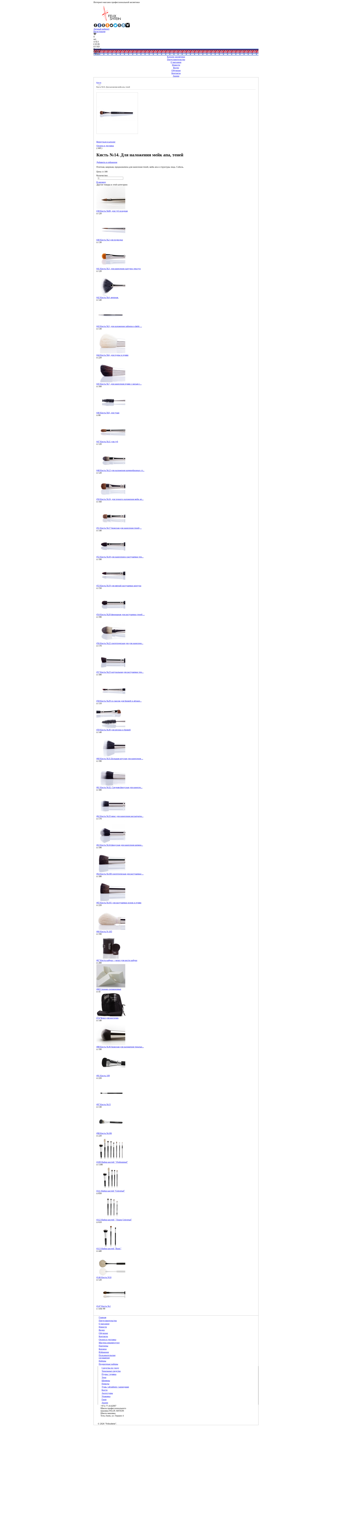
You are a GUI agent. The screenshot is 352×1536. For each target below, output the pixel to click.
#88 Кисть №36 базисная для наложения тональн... (120, 1047)
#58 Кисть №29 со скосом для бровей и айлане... (119, 701)
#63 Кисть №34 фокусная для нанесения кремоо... (119, 845)
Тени (104, 1377)
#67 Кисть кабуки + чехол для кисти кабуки (116, 960)
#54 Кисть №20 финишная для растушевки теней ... (120, 614)
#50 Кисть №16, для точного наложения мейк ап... (120, 499)
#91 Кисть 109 (103, 1075)
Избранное (104, 1352)
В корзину (101, 182)
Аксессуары (107, 1393)
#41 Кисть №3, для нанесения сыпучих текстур (118, 268)
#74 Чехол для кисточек (107, 1018)
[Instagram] (127, 26)
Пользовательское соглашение (107, 1356)
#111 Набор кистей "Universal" (110, 1191)
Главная (102, 1317)
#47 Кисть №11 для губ (107, 441)
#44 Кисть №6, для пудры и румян (112, 355)
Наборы (102, 1361)
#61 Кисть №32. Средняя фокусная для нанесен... (119, 787)
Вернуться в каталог (106, 142)
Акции (176, 76)
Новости (176, 65)
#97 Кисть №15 (103, 1104)
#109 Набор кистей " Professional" (112, 1162)
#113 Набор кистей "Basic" (108, 1248)
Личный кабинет (101, 29)
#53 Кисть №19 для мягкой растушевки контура (118, 586)
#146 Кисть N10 (103, 1277)
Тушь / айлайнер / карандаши (115, 1387)
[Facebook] (97, 26)
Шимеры (106, 1380)
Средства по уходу (110, 1368)
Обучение (176, 70)
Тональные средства (111, 1371)
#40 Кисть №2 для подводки (109, 240)
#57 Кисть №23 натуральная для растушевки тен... (120, 672)
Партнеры (103, 1346)
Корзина (103, 1349)
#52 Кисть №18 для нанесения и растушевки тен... (120, 557)
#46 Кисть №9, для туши (107, 413)
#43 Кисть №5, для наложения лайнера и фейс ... (119, 326)
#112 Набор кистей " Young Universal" (114, 1220)
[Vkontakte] (121, 26)
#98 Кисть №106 (104, 1133)
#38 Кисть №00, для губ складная (112, 211)
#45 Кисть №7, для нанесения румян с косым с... (119, 384)
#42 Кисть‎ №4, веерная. (107, 297)
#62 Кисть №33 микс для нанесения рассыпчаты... (119, 816)
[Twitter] (113, 26)
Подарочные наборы (108, 1364)
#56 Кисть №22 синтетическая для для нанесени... (119, 643)
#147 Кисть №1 (103, 1306)
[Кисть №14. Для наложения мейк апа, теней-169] (117, 113)
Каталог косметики (176, 57)
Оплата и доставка (105, 146)
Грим (104, 1399)
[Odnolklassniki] (105, 26)
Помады (105, 1384)
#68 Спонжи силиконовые (108, 989)
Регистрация (99, 31)
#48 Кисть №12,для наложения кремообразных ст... (120, 470)
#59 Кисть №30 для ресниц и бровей (113, 730)
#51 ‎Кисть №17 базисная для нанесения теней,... (119, 528)
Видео (176, 68)
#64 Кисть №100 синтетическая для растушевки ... (120, 874)
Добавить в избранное (106, 162)
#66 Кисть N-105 (104, 931)
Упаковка (106, 1396)
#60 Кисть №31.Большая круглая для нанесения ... (119, 758)
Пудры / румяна (109, 1374)
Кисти (98, 83)
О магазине (176, 62)
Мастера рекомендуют (109, 1343)
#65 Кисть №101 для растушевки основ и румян (118, 903)
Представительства (176, 59)
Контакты (176, 73)
